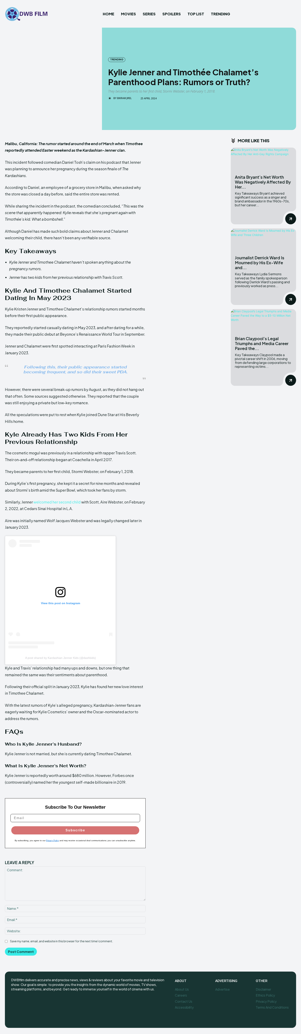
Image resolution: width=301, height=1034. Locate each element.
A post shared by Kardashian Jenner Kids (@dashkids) (60, 657)
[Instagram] (23, 1002)
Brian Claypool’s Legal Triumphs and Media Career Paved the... (262, 343)
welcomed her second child (57, 502)
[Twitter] (33, 1002)
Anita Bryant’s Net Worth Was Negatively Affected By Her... (263, 181)
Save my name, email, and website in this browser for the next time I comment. (61, 941)
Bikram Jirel (124, 98)
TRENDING (116, 59)
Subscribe (75, 830)
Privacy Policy (52, 840)
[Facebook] (14, 1002)
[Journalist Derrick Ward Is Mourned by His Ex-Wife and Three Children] (263, 239)
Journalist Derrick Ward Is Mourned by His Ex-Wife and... (259, 262)
